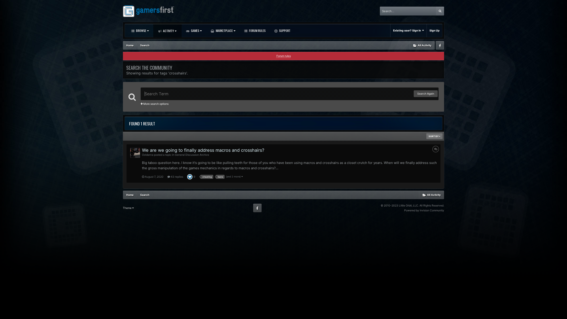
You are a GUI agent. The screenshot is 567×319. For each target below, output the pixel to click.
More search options (156, 103)
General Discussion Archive (192, 154)
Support (284, 30)
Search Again (425, 93)
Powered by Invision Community (424, 210)
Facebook (440, 45)
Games (194, 30)
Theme (127, 208)
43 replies (176, 176)
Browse (140, 30)
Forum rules (283, 56)
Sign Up (434, 30)
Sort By (434, 136)
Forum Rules (257, 30)
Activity (168, 30)
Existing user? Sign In (407, 30)
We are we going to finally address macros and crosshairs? (203, 150)
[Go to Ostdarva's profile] (135, 153)
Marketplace (224, 30)
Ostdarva (147, 154)
